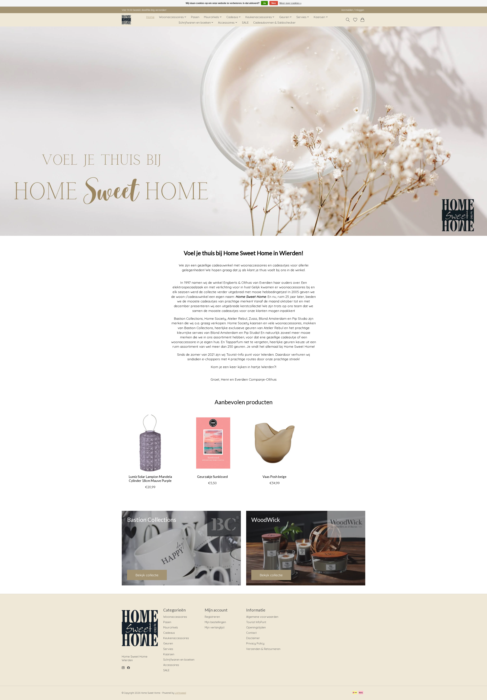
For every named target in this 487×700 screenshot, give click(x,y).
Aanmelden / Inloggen (352, 10)
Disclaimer (253, 638)
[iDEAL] (354, 693)
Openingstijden (256, 627)
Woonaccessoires (175, 617)
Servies (168, 649)
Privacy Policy (255, 643)
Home (150, 17)
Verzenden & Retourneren (263, 649)
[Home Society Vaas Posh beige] (274, 443)
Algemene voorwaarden (262, 617)
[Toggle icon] (348, 19)
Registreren (212, 617)
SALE (245, 22)
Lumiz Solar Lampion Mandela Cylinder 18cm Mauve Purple (150, 479)
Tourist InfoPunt (256, 622)
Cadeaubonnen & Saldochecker (274, 22)
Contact (251, 633)
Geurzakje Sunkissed (212, 477)
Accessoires (171, 665)
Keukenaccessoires (176, 638)
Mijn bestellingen (215, 622)
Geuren (168, 643)
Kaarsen (168, 654)
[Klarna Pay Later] (361, 693)
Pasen (195, 17)
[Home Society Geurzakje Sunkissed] (212, 443)
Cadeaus (169, 633)
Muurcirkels (170, 627)
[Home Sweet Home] (126, 19)
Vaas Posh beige (274, 477)
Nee (273, 3)
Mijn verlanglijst (214, 627)
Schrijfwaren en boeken (178, 659)
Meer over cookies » (290, 3)
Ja (264, 3)
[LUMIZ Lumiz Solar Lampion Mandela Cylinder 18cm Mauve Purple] (150, 443)
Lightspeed (180, 692)
